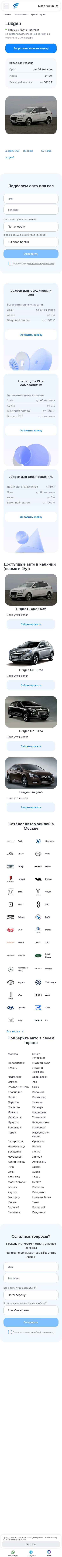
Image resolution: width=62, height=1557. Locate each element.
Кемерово (38, 1127)
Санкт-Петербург (38, 1055)
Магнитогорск (17, 1182)
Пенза (36, 1151)
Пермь (12, 1097)
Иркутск (13, 1122)
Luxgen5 (9, 157)
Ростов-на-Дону (18, 1087)
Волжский (38, 1207)
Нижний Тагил (41, 1197)
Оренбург (38, 1141)
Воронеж (38, 1092)
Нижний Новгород (38, 1069)
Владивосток (40, 1122)
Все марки (13, 1031)
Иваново (38, 1187)
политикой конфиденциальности (41, 264)
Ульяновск (39, 1117)
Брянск (12, 1187)
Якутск (12, 1192)
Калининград (16, 1161)
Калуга (12, 1202)
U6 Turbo (28, 151)
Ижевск (13, 1112)
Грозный (13, 1207)
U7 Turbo (46, 151)
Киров (36, 1166)
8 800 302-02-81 (48, 6)
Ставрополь (15, 1141)
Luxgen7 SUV (12, 151)
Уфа (34, 1081)
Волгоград (39, 1097)
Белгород (14, 1197)
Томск (12, 1132)
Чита (35, 1202)
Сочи (11, 1171)
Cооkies (22, 1539)
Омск (35, 1087)
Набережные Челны (40, 1134)
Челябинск (14, 1076)
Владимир (38, 1192)
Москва (13, 1054)
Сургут (36, 1182)
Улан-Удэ (14, 1176)
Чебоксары (15, 1156)
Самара (12, 1081)
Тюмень (37, 1102)
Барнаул (37, 1107)
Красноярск (39, 1076)
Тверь (36, 1176)
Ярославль (15, 1127)
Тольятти (14, 1107)
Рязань (36, 1146)
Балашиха (14, 1151)
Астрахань (39, 1161)
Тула (11, 1166)
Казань (12, 1068)
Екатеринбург (41, 1062)
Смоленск (14, 1212)
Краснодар (15, 1092)
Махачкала (39, 1112)
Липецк (37, 1156)
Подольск (38, 1212)
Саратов (13, 1102)
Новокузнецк (16, 1146)
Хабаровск (14, 1117)
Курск (36, 1171)
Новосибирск (16, 1062)
